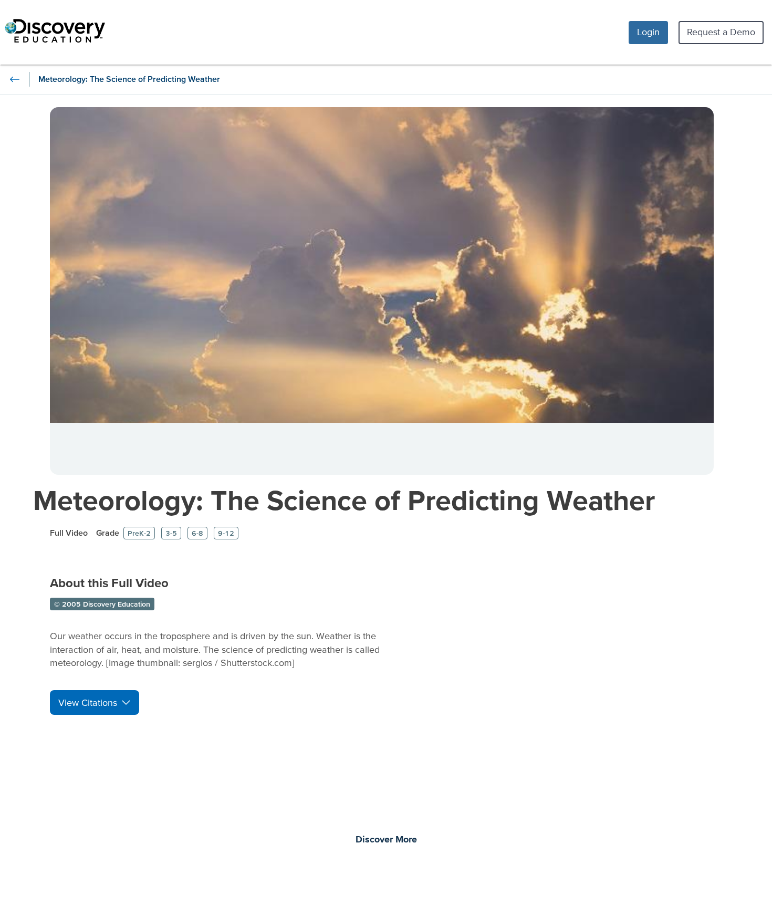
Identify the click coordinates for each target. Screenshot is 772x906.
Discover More (386, 840)
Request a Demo (721, 31)
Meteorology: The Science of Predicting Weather (344, 500)
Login (648, 31)
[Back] (14, 79)
